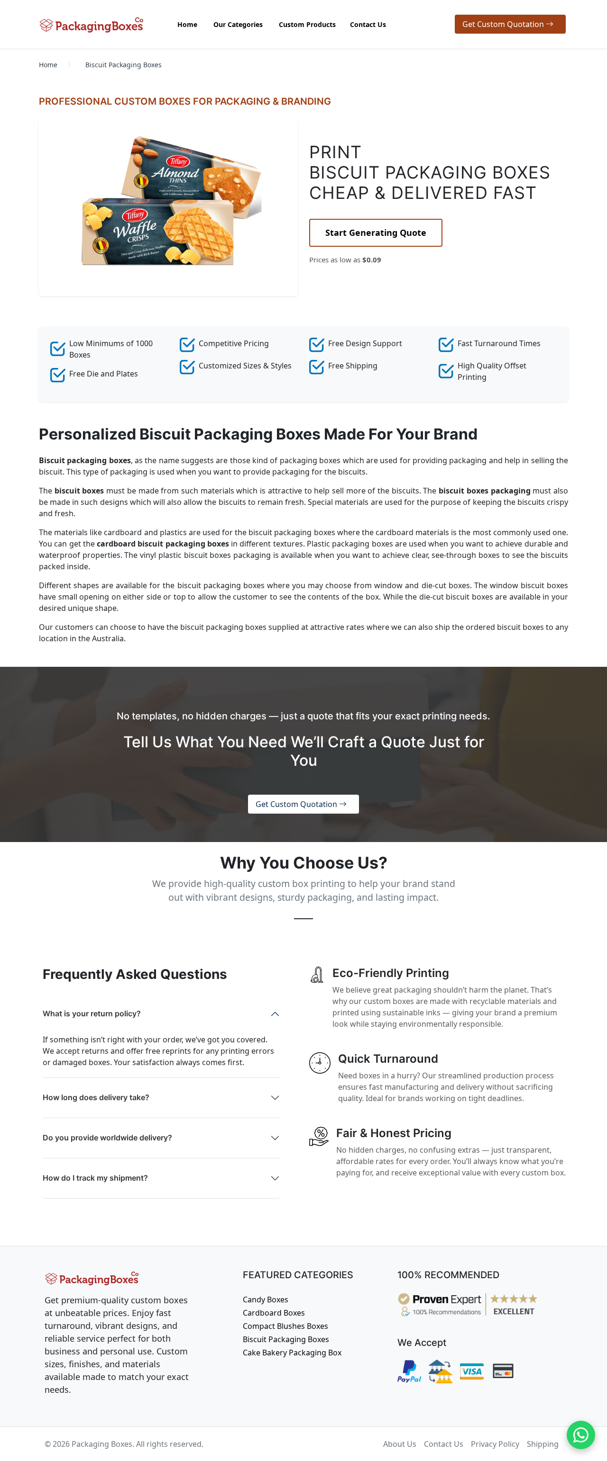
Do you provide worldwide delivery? (107, 1137)
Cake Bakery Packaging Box (292, 1352)
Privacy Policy (495, 1444)
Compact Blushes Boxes (285, 1326)
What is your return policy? (92, 1013)
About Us (399, 1444)
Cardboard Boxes (274, 1313)
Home (48, 64)
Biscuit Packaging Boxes (286, 1339)
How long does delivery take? (96, 1097)
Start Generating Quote (375, 232)
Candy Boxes (265, 1299)
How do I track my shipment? (95, 1178)
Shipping (543, 1444)
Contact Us (443, 1444)
